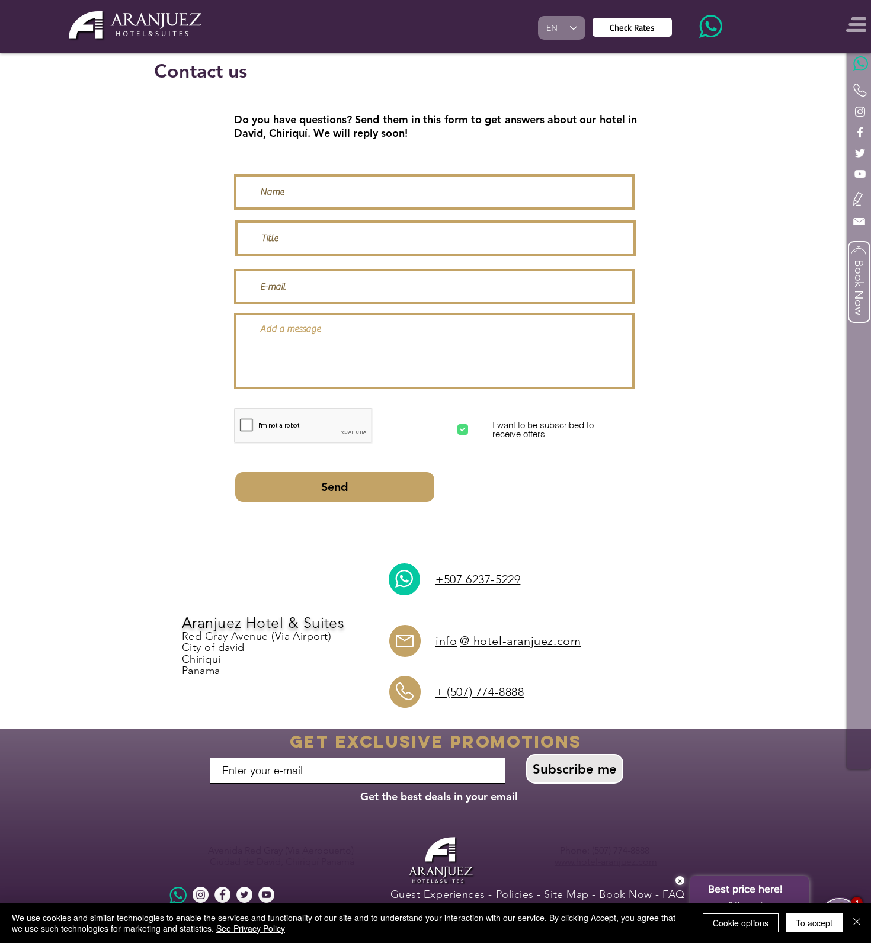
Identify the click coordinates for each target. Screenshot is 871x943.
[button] (858, 198)
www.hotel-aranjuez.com (606, 861)
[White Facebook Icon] (860, 132)
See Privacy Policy (250, 928)
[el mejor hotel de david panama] (266, 895)
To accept (814, 923)
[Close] (857, 923)
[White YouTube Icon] (860, 174)
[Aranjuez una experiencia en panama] (244, 895)
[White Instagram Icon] (860, 111)
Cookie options (740, 923)
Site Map (566, 894)
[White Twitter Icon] (860, 153)
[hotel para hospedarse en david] (201, 895)
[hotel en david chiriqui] (222, 895)
